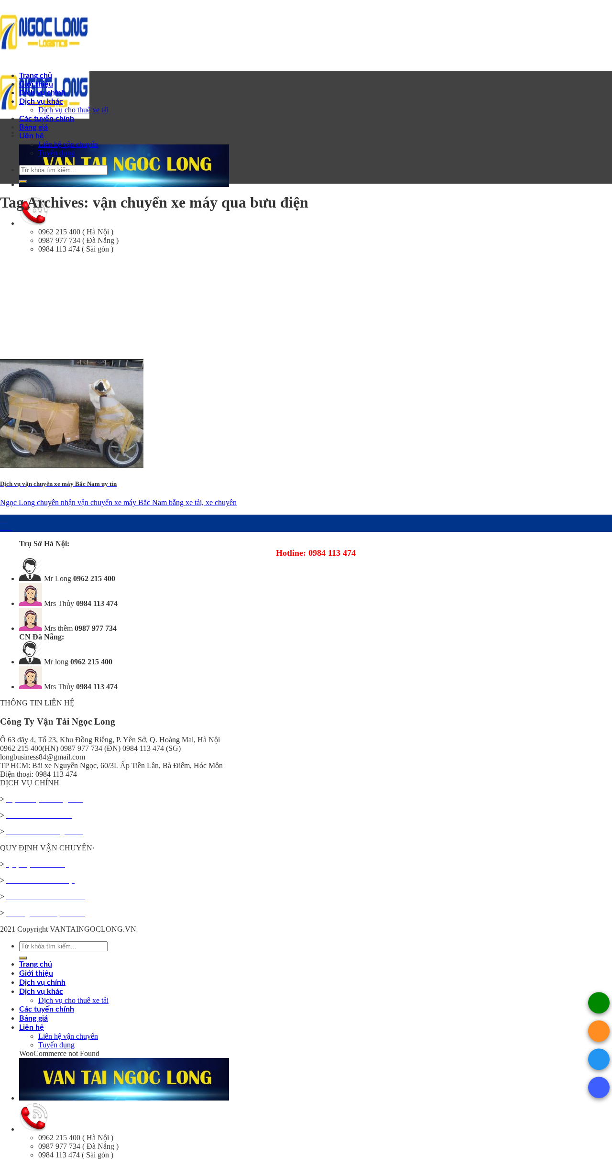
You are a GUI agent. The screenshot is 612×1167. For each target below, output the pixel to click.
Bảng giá (33, 127)
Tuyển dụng (56, 153)
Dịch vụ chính (42, 93)
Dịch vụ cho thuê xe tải (73, 110)
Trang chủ (35, 75)
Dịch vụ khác (41, 101)
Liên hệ (31, 136)
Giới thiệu (36, 84)
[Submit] (23, 181)
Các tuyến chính (46, 118)
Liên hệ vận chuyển (68, 144)
